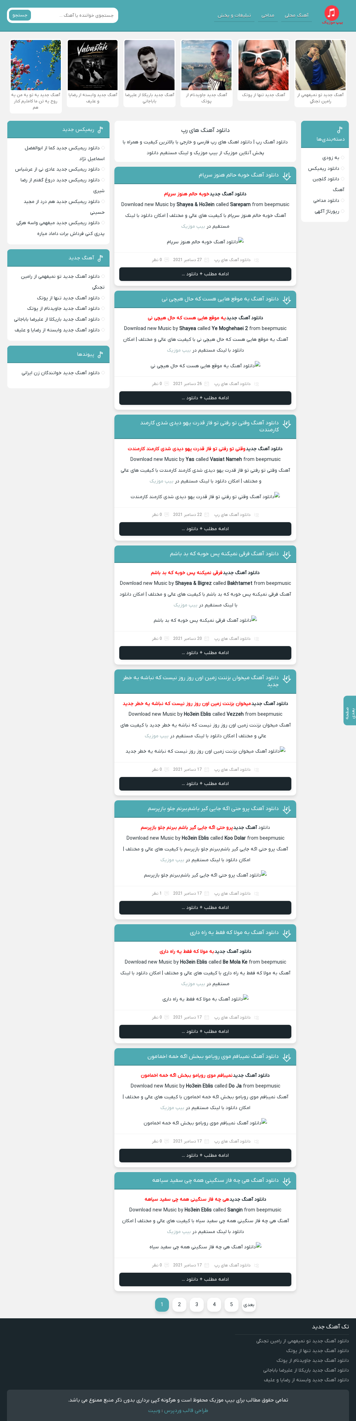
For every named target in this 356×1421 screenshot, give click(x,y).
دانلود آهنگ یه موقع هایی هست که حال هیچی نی (220, 299)
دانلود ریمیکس (323, 168)
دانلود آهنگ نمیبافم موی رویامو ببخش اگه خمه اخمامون (213, 1056)
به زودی (330, 158)
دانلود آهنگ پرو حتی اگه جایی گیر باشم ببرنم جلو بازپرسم (213, 808)
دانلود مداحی (326, 200)
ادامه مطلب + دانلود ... (205, 274)
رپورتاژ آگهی (327, 211)
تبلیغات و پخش (234, 15)
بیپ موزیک (193, 226)
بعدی (248, 1305)
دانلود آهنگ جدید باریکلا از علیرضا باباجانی (57, 319)
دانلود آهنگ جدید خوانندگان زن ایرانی (61, 373)
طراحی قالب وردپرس (186, 1410)
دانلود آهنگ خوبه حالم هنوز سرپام (239, 175)
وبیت (154, 1410)
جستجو (20, 15)
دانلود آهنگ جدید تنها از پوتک (68, 298)
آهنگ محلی (296, 15)
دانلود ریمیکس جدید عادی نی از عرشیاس (57, 169)
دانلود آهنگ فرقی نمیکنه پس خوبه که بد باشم (224, 553)
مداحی (267, 15)
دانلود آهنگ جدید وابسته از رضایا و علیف (57, 330)
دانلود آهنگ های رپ (205, 130)
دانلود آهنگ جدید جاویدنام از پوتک (63, 308)
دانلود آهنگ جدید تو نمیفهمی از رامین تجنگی (302, 1341)
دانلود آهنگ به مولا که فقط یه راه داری (234, 932)
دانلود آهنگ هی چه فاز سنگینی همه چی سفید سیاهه (215, 1180)
